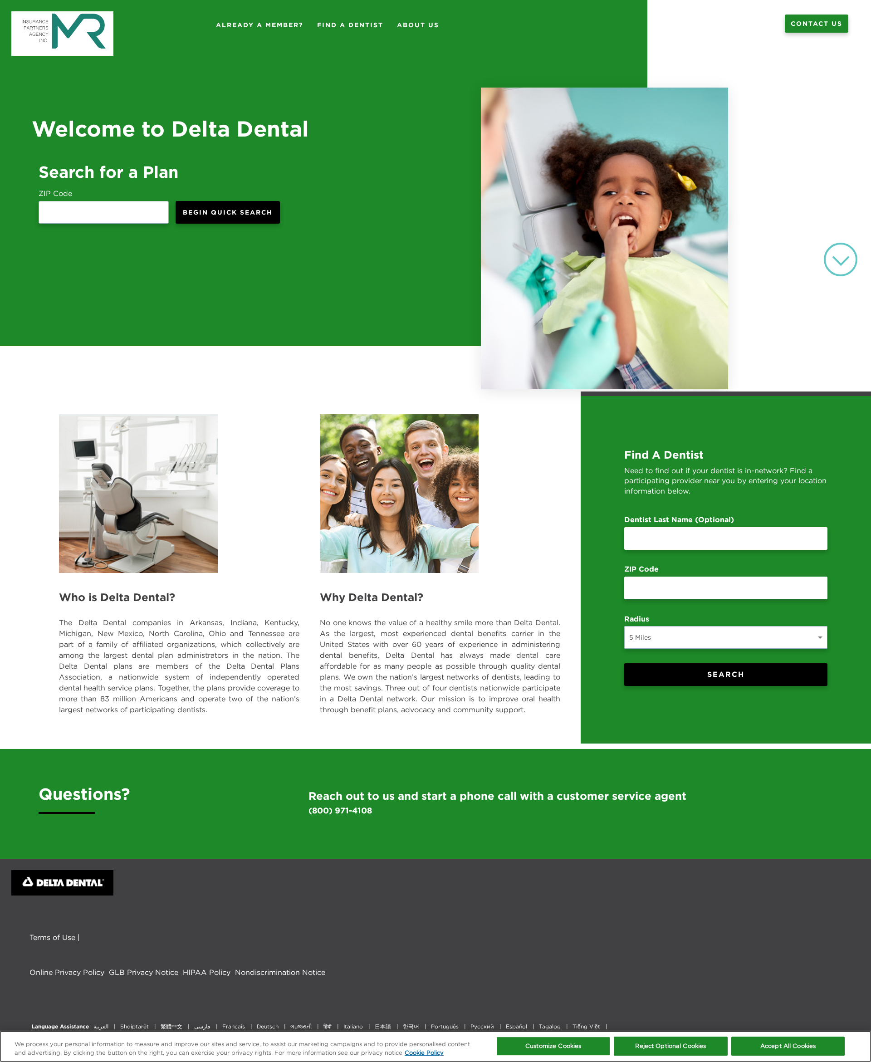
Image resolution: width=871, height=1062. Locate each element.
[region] (435, 1046)
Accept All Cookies (788, 1046)
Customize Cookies (553, 1046)
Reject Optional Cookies (670, 1046)
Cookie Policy (424, 1053)
